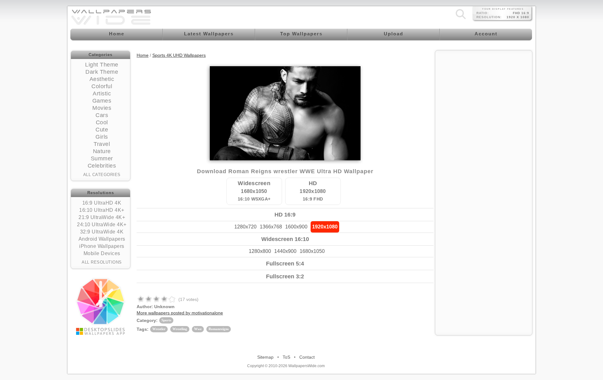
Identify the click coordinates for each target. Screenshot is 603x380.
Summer (102, 158)
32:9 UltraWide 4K (102, 231)
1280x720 (245, 226)
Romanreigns (219, 329)
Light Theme (101, 65)
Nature (102, 151)
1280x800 (260, 251)
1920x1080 (325, 226)
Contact (307, 357)
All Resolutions (102, 262)
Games (101, 101)
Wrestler (159, 329)
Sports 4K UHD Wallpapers (179, 55)
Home (143, 55)
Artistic (102, 93)
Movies (101, 108)
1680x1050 (312, 251)
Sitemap (265, 357)
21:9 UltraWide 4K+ (102, 217)
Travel (102, 144)
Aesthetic (102, 79)
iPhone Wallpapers (101, 246)
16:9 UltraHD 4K (102, 203)
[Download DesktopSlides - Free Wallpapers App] (100, 306)
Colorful (101, 86)
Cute (101, 129)
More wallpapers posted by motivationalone (180, 312)
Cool (102, 122)
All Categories (102, 174)
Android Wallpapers (102, 239)
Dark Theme (101, 72)
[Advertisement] (484, 93)
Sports (166, 320)
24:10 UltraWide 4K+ (102, 224)
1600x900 (296, 226)
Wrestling (179, 329)
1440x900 (285, 251)
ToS (286, 357)
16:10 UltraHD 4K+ (101, 210)
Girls (101, 137)
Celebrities (102, 166)
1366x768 (271, 226)
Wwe (198, 329)
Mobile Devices (102, 253)
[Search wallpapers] (460, 18)
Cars (101, 115)
